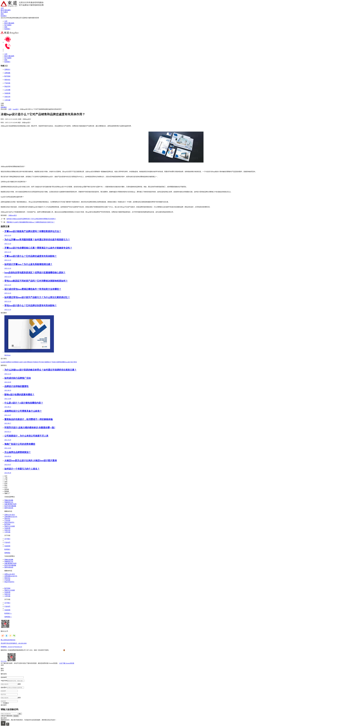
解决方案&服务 (9, 23)
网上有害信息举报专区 (8, 640)
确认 (20, 713)
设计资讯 (74, 362)
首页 (9, 109)
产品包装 (7, 520)
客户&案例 (7, 25)
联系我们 (7, 29)
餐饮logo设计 (67, 362)
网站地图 (4, 661)
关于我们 (7, 539)
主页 (5, 21)
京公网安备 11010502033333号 (72, 650)
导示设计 (42, 362)
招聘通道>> (8, 617)
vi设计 (25, 362)
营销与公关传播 (9, 526)
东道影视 (7, 528)
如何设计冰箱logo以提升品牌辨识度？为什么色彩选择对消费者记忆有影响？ (31, 219)
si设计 (21, 362)
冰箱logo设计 (12, 215)
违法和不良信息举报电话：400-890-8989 (14, 643)
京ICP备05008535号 (56, 650)
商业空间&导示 (9, 522)
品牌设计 (9, 362)
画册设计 (48, 362)
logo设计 (16, 109)
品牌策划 (60, 362)
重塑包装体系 (8, 508)
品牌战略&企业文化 (10, 516)
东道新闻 (7, 546)
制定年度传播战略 (10, 506)
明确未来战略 (8, 500)
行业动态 (7, 542)
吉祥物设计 (15, 362)
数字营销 (7, 524)
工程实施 (7, 532)
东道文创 (7, 530)
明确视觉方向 (8, 502)
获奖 (5, 27)
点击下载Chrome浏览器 (66, 663)
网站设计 (30, 362)
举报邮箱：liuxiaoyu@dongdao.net (11, 646)
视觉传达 (7, 518)
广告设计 (54, 362)
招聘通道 (4, 107)
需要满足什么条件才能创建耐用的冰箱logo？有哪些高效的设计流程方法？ (31, 222)
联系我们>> (8, 613)
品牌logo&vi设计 (9, 514)
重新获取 (16, 716)
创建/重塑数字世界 (10, 504)
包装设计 (36, 362)
